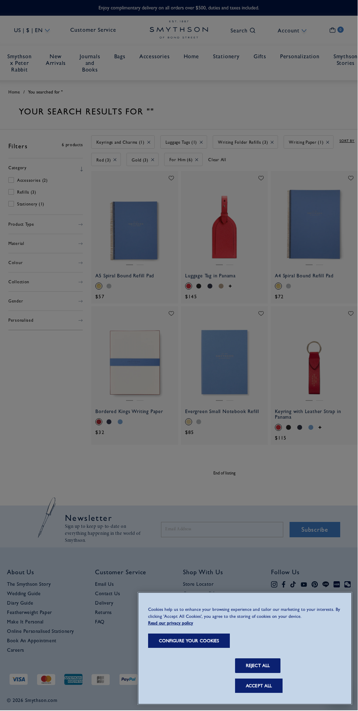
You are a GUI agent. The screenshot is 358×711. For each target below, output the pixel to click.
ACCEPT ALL (259, 685)
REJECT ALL (258, 665)
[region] (245, 648)
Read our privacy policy (170, 623)
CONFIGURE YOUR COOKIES (189, 640)
